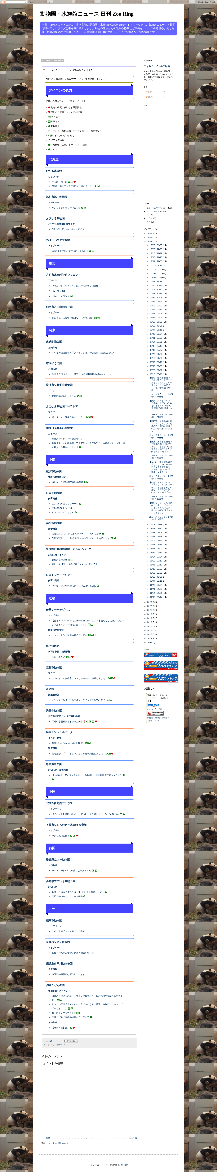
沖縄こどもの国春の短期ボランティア (70, 1017)
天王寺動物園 (54, 710)
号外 (149, 222)
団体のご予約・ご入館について (67, 439)
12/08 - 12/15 (156, 257)
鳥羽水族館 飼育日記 (59, 651)
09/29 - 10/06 (156, 297)
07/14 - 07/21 (156, 342)
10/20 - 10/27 (156, 285)
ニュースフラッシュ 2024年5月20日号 (161, 497)
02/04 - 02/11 (156, 581)
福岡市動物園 (54, 920)
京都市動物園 (54, 667)
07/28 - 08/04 (156, 334)
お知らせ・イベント (58, 554)
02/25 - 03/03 (156, 569)
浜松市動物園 (54, 523)
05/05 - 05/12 (156, 528)
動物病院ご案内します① (64, 395)
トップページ (55, 245)
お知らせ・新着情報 (58, 770)
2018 (149, 622)
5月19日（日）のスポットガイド (68, 229)
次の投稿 (46, 1138)
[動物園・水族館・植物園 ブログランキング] (155, 715)
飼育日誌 (52, 498)
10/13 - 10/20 (156, 289)
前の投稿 (132, 1138)
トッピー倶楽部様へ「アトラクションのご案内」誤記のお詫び (83, 352)
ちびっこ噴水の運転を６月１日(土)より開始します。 (78, 892)
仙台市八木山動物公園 (59, 306)
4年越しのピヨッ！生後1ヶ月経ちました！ (73, 186)
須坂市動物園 (54, 471)
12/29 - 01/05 (156, 245)
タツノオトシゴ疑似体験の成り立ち (69, 635)
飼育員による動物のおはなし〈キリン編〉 (73, 317)
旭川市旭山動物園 (56, 196)
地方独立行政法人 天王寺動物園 (64, 716)
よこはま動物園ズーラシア (62, 406)
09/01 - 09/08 (156, 313)
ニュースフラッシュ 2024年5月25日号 (161, 395)
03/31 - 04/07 (156, 548)
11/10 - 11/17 (156, 273)
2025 (149, 237)
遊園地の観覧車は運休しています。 (69, 974)
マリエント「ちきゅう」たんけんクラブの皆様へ (76, 285)
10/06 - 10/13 (156, 293)
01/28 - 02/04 (156, 585)
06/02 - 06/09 (156, 366)
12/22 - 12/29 (156, 249)
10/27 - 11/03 (156, 281)
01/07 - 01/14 (156, 597)
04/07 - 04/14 (156, 544)
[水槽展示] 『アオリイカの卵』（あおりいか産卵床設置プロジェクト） (87, 775)
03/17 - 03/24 (156, 557)
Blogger (124, 1165)
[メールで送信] (65, 1041)
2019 (149, 618)
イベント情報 (55, 737)
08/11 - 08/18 (156, 326)
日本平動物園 (54, 492)
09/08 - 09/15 (156, 310)
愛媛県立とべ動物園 (58, 859)
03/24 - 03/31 (156, 552)
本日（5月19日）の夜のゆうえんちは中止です (74, 564)
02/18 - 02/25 (156, 573)
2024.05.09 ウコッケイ (63, 512)
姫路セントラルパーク (59, 732)
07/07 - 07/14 (156, 346)
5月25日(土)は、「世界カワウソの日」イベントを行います (81, 538)
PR (148, 215)
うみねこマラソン (61, 296)
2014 (149, 638)
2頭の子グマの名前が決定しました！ (70, 251)
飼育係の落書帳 (56, 630)
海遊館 (50, 689)
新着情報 (52, 528)
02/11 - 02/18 (156, 577)
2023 (149, 602)
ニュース (52, 433)
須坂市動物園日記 (57, 477)
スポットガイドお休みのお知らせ (68, 931)
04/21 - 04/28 (156, 536)
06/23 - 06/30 (156, 354)
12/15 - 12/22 (156, 253)
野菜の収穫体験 (59, 560)
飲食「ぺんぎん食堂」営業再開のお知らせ (73, 953)
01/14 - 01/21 (156, 593)
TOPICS (52, 280)
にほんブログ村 (154, 709)
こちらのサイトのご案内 (157, 66)
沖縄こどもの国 (55, 985)
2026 (149, 233)
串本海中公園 (54, 764)
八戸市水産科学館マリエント (63, 274)
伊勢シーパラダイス (58, 609)
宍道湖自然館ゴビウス (59, 803)
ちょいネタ (53, 176)
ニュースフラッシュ (59, 1045)
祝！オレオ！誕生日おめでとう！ (68, 417)
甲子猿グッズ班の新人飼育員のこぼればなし (74, 585)
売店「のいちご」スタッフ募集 (67, 896)
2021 (149, 610)
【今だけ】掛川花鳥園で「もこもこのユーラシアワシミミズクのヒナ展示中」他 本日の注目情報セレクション (161, 467)
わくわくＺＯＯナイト (63, 1012)
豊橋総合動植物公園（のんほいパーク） (70, 548)
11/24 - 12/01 (156, 265)
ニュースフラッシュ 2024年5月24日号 (161, 415)
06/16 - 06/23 (156, 358)
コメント (151, 97)
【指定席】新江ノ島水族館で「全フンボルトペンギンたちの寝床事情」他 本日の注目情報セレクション (161, 508)
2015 (149, 634)
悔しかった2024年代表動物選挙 (67, 482)
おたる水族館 (54, 170)
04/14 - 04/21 (156, 540)
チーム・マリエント (58, 291)
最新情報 (52, 969)
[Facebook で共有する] (73, 1041)
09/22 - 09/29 (156, 301)
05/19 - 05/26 (156, 374)
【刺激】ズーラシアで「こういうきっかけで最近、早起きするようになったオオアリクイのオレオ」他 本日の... (160, 487)
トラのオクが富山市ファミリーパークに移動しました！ (79, 678)
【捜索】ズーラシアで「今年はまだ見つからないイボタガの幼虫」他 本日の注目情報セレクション (161, 405)
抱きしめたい (58, 657)
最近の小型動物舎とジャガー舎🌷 (69, 721)
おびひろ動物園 (55, 218)
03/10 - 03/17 (156, 561)
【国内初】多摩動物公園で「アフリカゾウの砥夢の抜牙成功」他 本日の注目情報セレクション (161, 426)
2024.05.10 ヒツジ (61, 508)
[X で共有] (71, 1041)
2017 (149, 626)
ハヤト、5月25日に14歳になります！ (70, 870)
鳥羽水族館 (52, 645)
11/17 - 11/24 (156, 269)
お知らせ (52, 347)
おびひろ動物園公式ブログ (61, 224)
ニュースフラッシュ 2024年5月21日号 (161, 477)
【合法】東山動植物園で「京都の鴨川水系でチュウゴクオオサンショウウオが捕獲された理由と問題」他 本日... (160, 446)
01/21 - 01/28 (156, 589)
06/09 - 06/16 (156, 362)
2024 (149, 241)
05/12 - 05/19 (156, 524)
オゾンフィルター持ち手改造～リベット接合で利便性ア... (80, 700)
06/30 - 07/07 (156, 350)
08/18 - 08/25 (156, 322)
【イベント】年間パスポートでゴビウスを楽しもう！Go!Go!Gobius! (86, 814)
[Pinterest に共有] (76, 1041)
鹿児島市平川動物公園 (59, 963)
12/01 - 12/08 (156, 261)
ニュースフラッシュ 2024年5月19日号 (161, 518)
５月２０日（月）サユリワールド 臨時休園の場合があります (82, 374)
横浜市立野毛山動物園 (59, 384)
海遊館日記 (53, 694)
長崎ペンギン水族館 (58, 942)
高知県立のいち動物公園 (60, 881)
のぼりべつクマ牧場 (58, 240)
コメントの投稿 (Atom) (57, 1143)
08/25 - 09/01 (156, 317)
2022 (149, 606)
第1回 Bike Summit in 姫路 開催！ (68, 743)
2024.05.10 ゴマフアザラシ (65, 503)
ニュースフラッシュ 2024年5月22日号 (161, 456)
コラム (150, 218)
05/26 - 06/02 (156, 370)
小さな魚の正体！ (61, 835)
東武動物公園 (54, 341)
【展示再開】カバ (61, 1027)
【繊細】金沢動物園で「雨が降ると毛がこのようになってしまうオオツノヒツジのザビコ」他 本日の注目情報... (160, 383)
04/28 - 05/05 (156, 532)
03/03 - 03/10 (156, 565)
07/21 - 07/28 (156, 338)
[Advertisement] (97, 47)
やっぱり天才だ (59, 181)
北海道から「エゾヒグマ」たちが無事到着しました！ (78, 753)
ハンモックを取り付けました (66, 207)
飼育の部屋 (53, 580)
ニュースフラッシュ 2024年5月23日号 (161, 436)
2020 (149, 614)
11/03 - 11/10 (156, 277)
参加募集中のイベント (59, 990)
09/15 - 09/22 (156, 306)
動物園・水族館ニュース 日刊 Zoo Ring (87, 14)
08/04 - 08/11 (156, 330)
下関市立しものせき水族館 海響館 (66, 824)
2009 (149, 642)
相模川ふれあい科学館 (59, 428)
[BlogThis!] (68, 1041)
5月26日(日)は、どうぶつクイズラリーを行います (76, 534)
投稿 (149, 92)
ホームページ (55, 202)
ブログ (51, 390)
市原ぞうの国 (54, 363)
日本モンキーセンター (59, 574)
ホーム (89, 1138)
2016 (149, 630)
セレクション (153, 211)
